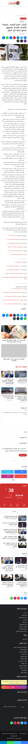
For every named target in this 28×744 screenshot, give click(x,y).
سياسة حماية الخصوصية (21, 631)
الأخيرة (14, 511)
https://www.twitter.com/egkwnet (16, 247)
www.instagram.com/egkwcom (14, 243)
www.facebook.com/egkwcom (14, 239)
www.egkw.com (12, 235)
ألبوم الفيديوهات (23, 624)
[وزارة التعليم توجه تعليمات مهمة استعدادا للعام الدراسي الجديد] (7, 390)
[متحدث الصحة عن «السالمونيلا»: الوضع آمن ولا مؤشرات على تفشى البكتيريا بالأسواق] (7, 374)
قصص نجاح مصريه (23, 661)
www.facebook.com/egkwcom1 (13, 266)
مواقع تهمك (24, 670)
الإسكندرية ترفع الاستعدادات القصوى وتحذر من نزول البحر (22, 380)
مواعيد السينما (23, 668)
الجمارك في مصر (23, 652)
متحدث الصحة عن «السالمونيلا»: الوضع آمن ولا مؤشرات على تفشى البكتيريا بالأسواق (7, 381)
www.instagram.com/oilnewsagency (13, 296)
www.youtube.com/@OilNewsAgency (13, 304)
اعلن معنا (25, 622)
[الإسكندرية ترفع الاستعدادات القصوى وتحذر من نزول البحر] (21, 374)
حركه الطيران (24, 654)
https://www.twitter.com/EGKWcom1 (15, 273)
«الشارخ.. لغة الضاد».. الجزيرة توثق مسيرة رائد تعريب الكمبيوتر (9, 537)
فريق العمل (24, 615)
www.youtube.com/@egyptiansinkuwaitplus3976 (14, 278)
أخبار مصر (19, 15)
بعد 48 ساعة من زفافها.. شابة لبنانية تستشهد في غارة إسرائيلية (10, 544)
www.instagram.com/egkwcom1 (14, 270)
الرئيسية (23, 15)
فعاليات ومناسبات (23, 627)
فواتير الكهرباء (23, 659)
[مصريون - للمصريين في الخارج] (14, 3)
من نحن (25, 613)
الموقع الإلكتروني (23, 443)
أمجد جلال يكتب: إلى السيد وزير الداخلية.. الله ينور (10, 523)
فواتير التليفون (23, 656)
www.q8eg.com (18, 262)
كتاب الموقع (24, 663)
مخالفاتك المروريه (23, 666)
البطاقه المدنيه (23, 650)
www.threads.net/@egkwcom (17, 254)
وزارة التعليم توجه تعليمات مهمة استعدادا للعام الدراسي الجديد (7, 397)
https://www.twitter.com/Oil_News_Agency (13, 300)
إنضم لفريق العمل (23, 617)
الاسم (25, 432)
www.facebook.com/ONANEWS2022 (12, 292)
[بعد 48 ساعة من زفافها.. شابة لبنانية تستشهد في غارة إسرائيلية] (22, 545)
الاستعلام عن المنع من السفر (20, 647)
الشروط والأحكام (23, 629)
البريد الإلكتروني (23, 437)
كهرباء (23, 309)
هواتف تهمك (24, 673)
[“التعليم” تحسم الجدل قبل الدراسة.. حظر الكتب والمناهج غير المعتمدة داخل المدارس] (21, 391)
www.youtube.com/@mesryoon (15, 251)
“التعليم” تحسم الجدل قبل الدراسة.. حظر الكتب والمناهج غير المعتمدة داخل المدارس (21, 398)
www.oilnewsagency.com (18, 289)
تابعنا (13, 687)
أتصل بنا (25, 620)
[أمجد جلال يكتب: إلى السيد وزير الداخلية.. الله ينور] (22, 525)
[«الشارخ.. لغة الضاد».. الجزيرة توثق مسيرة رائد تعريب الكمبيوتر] (22, 538)
